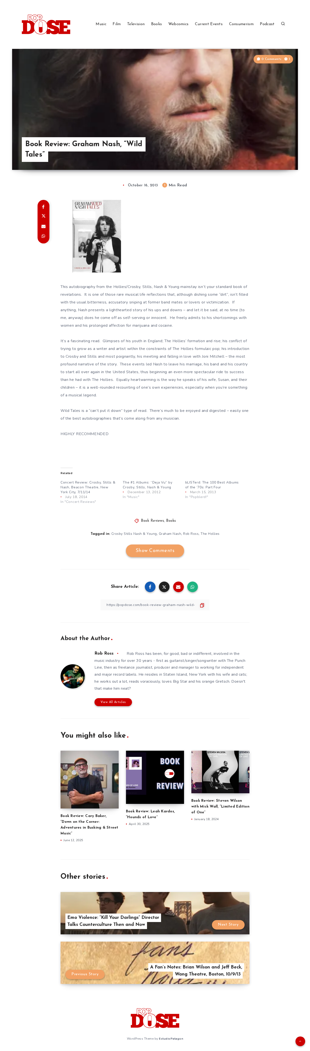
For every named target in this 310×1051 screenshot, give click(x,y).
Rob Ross (191, 533)
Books (156, 24)
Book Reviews (152, 521)
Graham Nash (170, 533)
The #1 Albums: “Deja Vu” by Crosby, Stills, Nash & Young (147, 485)
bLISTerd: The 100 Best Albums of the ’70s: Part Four (212, 485)
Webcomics (178, 24)
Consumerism (241, 24)
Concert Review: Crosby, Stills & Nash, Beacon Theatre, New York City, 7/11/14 (88, 487)
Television (136, 24)
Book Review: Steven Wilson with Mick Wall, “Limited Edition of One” (220, 806)
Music (101, 24)
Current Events (209, 24)
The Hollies (210, 533)
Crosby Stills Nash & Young (134, 533)
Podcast (267, 24)
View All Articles (113, 702)
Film (117, 24)
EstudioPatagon (171, 1039)
